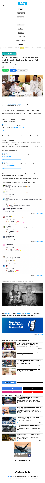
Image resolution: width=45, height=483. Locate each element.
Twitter (19, 313)
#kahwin (12, 73)
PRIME (21, 21)
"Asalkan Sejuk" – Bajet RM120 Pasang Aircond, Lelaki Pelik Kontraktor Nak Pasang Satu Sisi (28, 370)
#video (31, 73)
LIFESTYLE (20, 13)
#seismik (24, 73)
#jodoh (9, 73)
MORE (20, 44)
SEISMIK (20, 32)
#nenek (20, 73)
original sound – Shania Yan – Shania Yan (10, 130)
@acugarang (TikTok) (39, 213)
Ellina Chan (7, 67)
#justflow (21, 36)
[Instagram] (22, 472)
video (14, 117)
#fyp (23, 127)
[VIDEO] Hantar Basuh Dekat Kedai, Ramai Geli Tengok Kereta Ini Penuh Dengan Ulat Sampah (29, 361)
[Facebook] (16, 472)
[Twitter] (19, 472)
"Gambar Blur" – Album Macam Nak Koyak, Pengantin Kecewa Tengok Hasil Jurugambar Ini (28, 352)
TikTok (19, 104)
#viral (34, 73)
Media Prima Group (35, 476)
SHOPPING (20, 25)
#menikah (17, 73)
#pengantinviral (19, 127)
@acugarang (4, 124)
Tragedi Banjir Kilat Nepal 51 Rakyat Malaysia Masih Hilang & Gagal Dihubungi (28, 426)
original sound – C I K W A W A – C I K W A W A (11, 159)
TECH (20, 29)
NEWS (20, 9)
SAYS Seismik (40, 334)
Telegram (9, 104)
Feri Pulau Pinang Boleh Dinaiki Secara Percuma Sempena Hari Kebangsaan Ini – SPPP (29, 408)
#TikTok (28, 73)
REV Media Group (22, 476)
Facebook (8, 313)
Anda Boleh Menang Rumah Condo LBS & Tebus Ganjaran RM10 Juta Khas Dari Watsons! (28, 398)
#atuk (3, 73)
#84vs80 (14, 127)
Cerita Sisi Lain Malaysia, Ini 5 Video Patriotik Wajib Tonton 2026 (28, 435)
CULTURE (20, 17)
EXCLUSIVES (20, 40)
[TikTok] (25, 472)
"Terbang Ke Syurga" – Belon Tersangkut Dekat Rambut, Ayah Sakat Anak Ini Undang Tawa (27, 344)
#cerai (6, 73)
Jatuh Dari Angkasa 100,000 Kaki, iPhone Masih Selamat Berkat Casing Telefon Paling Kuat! (28, 418)
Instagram (14, 104)
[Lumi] (29, 472)
